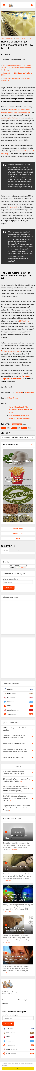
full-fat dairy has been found (11, 351)
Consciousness (9, 38)
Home (2, 38)
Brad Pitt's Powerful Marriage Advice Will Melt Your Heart (16, 959)
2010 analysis (24, 321)
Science (17, 38)
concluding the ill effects (9, 118)
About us (5, 1003)
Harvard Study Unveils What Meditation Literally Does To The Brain (20, 409)
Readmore (15, 849)
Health (23, 38)
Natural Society (12, 398)
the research (13, 207)
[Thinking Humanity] (11, 5)
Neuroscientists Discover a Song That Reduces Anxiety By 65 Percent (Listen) (17, 897)
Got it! (18, 1068)
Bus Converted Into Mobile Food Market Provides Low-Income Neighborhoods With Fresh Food (16, 68)
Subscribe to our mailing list (10, 579)
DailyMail (19, 392)
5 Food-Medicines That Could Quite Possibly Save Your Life (18, 462)
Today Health (29, 392)
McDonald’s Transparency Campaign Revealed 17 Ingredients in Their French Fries (18, 479)
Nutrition (29, 38)
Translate (23, 567)
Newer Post (18, 529)
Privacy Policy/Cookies (24, 1000)
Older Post (18, 533)
